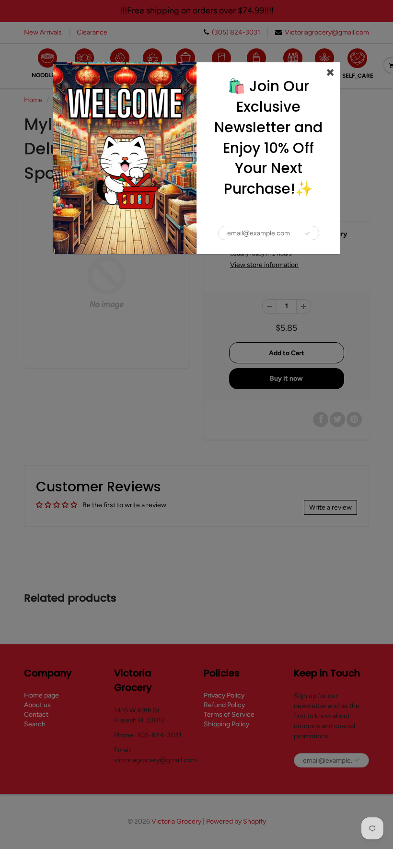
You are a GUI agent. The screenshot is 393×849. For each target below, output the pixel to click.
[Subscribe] (307, 233)
